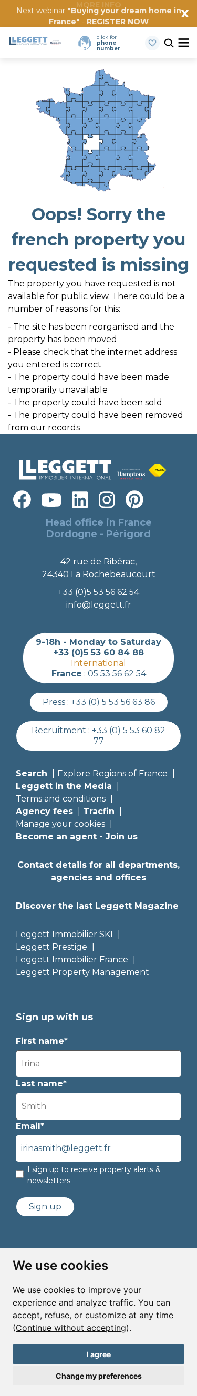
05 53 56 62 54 (117, 674)
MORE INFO (98, 4)
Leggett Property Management (82, 972)
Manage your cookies (60, 824)
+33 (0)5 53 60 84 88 (98, 653)
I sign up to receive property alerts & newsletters (94, 1175)
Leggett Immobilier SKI (64, 934)
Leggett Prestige (51, 947)
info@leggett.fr (98, 605)
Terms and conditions (61, 799)
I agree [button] (99, 1354)
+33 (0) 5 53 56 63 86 (113, 702)
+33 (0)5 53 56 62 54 (98, 592)
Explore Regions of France (112, 773)
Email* (30, 1126)
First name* (42, 1041)
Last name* (41, 1084)
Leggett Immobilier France (72, 959)
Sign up (45, 1207)
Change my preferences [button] (99, 1375)
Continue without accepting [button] (71, 1327)
